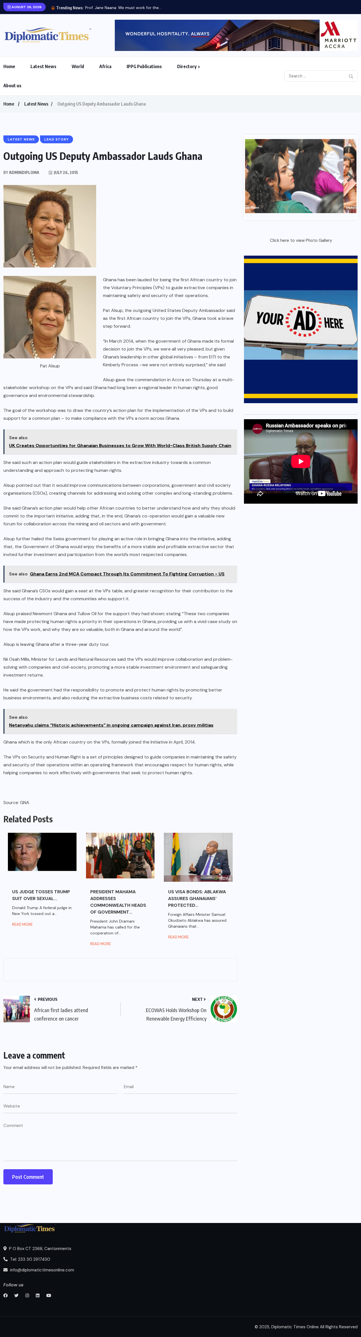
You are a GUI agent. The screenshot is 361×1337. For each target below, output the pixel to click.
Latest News (43, 66)
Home (9, 66)
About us (12, 85)
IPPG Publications (144, 66)
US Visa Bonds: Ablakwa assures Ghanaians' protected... (197, 898)
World (78, 66)
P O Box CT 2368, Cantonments (39, 1248)
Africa (105, 66)
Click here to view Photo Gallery (301, 240)
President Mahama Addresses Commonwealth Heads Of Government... (118, 902)
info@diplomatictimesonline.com (41, 1270)
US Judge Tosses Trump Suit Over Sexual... (41, 895)
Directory (187, 66)
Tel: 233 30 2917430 (29, 1259)
